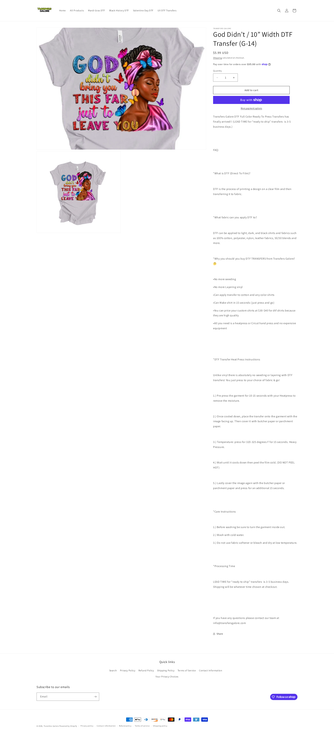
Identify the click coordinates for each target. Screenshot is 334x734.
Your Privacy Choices (167, 676)
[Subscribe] (95, 697)
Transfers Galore (51, 726)
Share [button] (220, 633)
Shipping (217, 57)
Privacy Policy (127, 670)
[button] (279, 10)
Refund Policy (146, 670)
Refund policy (125, 726)
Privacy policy (87, 726)
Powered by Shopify (68, 726)
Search (113, 670)
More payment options (251, 108)
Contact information (106, 726)
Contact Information (210, 670)
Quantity (217, 70)
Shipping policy (160, 726)
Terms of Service (187, 670)
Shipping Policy (165, 670)
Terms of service (142, 726)
